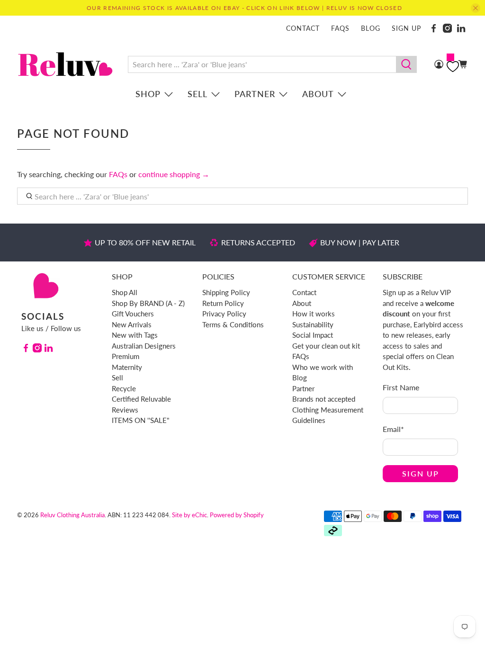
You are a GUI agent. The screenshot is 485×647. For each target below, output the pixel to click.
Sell (197, 94)
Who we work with (322, 367)
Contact (303, 28)
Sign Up (420, 473)
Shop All (124, 292)
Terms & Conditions (233, 324)
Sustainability (312, 324)
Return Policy (223, 303)
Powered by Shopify (237, 515)
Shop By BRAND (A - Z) (148, 303)
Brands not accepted (323, 399)
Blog (370, 28)
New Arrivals (132, 324)
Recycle (124, 388)
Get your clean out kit (326, 345)
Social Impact (312, 335)
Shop (148, 94)
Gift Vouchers (133, 313)
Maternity (127, 367)
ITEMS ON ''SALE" (141, 420)
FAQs (340, 28)
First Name (401, 387)
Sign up (406, 28)
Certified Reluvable (141, 399)
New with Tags (135, 335)
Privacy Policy (224, 313)
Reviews (125, 409)
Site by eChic (189, 515)
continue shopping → (173, 174)
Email (393, 428)
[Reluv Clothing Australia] (65, 64)
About (318, 94)
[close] (475, 8)
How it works (313, 313)
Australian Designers (144, 345)
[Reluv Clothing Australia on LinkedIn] (461, 28)
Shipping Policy (226, 292)
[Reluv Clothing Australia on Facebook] (433, 28)
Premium (125, 356)
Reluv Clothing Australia (72, 515)
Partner (254, 94)
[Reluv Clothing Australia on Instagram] (447, 28)
